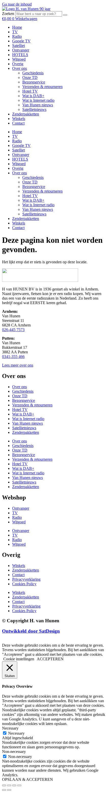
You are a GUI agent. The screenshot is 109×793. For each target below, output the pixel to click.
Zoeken (8, 13)
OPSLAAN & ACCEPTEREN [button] (27, 779)
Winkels (18, 118)
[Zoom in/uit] (4, 785)
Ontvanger (20, 50)
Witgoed (19, 59)
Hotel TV (30, 91)
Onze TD (30, 77)
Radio (17, 36)
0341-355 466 (13, 356)
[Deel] (14, 785)
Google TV (21, 41)
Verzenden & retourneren (42, 86)
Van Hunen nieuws (37, 105)
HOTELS (20, 55)
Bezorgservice (33, 82)
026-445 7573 (13, 329)
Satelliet (18, 45)
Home (17, 27)
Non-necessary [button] (14, 751)
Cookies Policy (24, 584)
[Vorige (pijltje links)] (4, 790)
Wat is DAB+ (33, 96)
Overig (17, 64)
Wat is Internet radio (38, 100)
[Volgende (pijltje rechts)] (9, 790)
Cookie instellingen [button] (18, 659)
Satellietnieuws (34, 109)
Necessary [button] (10, 728)
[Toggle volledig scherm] (9, 785)
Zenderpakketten (25, 114)
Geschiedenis (33, 73)
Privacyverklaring (26, 579)
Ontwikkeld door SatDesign (31, 631)
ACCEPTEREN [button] (50, 659)
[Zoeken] (65, 15)
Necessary (16, 733)
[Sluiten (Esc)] (19, 785)
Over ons (19, 68)
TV (15, 32)
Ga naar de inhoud (17, 4)
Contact (18, 123)
